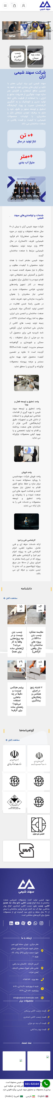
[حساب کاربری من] (23, 5)
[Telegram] (29, 923)
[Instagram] (41, 923)
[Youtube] (17, 923)
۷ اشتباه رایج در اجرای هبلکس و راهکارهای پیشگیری (36, 694)
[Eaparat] (23, 923)
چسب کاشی (26, 902)
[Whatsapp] (35, 923)
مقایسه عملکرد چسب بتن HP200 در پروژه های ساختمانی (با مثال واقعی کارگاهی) (36, 642)
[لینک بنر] (26, 30)
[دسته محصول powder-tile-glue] (18, 57)
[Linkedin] (11, 923)
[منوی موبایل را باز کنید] (5, 5)
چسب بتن (38, 905)
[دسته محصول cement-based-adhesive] (35, 57)
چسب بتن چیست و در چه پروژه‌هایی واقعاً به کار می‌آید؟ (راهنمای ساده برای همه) (17, 642)
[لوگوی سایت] (45, 5)
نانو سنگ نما (14, 902)
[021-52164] (46, 1084)
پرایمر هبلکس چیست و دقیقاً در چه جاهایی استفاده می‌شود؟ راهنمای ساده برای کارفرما (17, 699)
